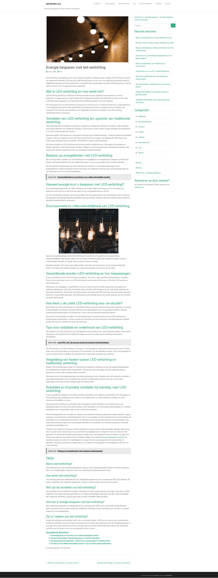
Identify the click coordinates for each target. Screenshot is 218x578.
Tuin (140, 147)
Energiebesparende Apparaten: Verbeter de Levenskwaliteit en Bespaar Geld (80, 541)
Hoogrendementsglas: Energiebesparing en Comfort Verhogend (75, 538)
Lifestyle (141, 137)
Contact (138, 162)
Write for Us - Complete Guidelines (148, 173)
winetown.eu (53, 3)
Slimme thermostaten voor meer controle (63, 563)
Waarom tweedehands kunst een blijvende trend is (154, 37)
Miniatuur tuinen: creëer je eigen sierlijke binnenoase (155, 43)
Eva (61, 71)
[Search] (173, 25)
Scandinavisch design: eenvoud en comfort (113, 563)
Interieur (142, 127)
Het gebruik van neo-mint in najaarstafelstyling (152, 71)
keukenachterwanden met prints (112, 437)
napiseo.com (139, 187)
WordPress (168, 575)
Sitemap (139, 168)
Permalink (66, 548)
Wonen (141, 153)
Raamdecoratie (144, 142)
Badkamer (142, 116)
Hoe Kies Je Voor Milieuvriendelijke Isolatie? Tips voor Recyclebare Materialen (81, 543)
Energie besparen (54, 548)
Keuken (141, 132)
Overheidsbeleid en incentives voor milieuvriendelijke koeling (74, 535)
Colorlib (156, 575)
